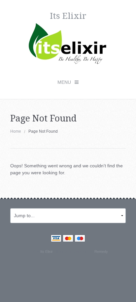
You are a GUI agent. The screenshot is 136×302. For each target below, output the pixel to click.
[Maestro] (80, 239)
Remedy (101, 251)
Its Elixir (46, 251)
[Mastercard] (68, 239)
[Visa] (56, 239)
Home (15, 131)
